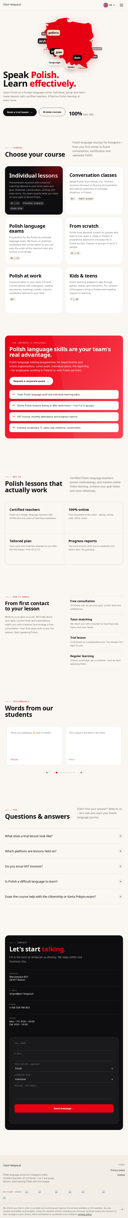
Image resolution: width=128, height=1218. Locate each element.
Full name (20, 1043)
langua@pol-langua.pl (21, 993)
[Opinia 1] (54, 772)
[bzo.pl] (7, 1198)
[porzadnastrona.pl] (113, 1192)
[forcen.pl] (61, 1192)
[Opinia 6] (66, 772)
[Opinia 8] (71, 772)
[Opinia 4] (61, 772)
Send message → (64, 1108)
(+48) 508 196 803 (19, 1007)
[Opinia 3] (59, 772)
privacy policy (84, 1214)
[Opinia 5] (64, 772)
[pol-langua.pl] (12, 5)
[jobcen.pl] (74, 1192)
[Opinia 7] (69, 772)
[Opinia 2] (56, 772)
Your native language (27, 1064)
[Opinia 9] (74, 772)
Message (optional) (26, 1086)
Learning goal (23, 1075)
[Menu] (121, 5)
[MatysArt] (30, 1192)
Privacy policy (118, 1170)
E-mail (18, 1054)
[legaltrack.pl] (46, 1192)
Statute (121, 1175)
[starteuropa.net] (91, 1192)
